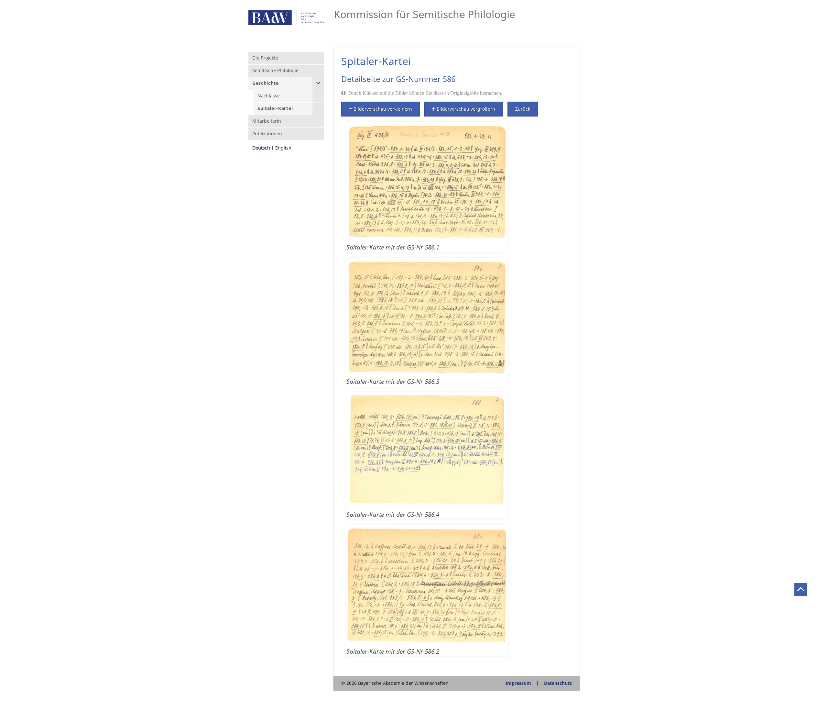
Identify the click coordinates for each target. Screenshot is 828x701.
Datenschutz (558, 683)
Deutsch (261, 148)
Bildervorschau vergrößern (466, 109)
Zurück (522, 109)
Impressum (518, 683)
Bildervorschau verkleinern (383, 109)
